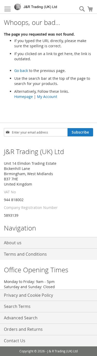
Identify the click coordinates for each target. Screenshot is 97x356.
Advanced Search (21, 318)
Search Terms (17, 306)
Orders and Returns (23, 329)
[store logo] (36, 7)
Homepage (23, 96)
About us (12, 243)
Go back (21, 70)
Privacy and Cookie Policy (28, 295)
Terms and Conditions (25, 254)
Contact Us (14, 341)
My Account (47, 96)
